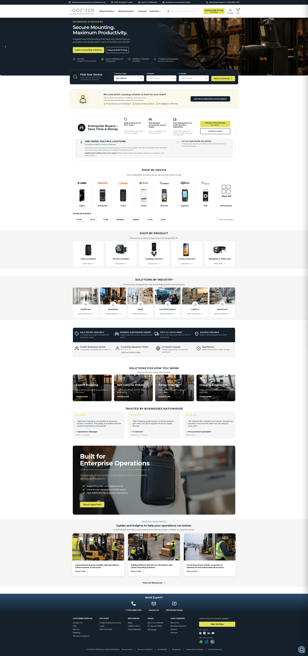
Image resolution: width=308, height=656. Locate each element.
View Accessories (222, 78)
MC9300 (120, 220)
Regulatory (176, 649)
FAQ (75, 626)
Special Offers (156, 626)
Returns (76, 629)
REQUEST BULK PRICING (215, 124)
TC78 (78, 220)
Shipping (76, 633)
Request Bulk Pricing (117, 50)
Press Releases (134, 629)
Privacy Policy (127, 649)
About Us (174, 623)
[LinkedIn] (209, 633)
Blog (130, 623)
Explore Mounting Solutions (88, 50)
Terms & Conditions (81, 636)
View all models (226, 220)
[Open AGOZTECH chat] (301, 649)
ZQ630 (136, 220)
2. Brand (150, 73)
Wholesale (152, 630)
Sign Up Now (217, 624)
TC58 (105, 220)
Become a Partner (155, 623)
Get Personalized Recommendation (210, 99)
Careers (173, 629)
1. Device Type (120, 73)
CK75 (163, 220)
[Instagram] (200, 633)
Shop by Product (126, 11)
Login (101, 626)
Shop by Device (106, 11)
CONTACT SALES (215, 131)
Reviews (174, 633)
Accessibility (162, 649)
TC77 (92, 220)
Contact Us (77, 623)
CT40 (149, 220)
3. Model (182, 73)
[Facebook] (204, 633)
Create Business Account (110, 623)
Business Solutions (178, 626)
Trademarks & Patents (194, 649)
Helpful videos (134, 626)
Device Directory (215, 649)
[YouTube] (213, 633)
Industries (154, 11)
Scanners (142, 11)
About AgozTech (92, 504)
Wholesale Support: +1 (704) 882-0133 (224, 2)
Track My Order (105, 629)
